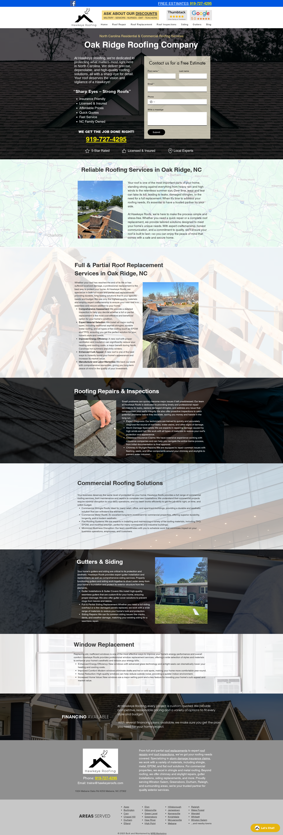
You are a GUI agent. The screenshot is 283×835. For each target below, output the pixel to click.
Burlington (129, 810)
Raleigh (195, 806)
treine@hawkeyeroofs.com (105, 783)
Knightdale (173, 816)
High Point (150, 823)
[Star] (87, 151)
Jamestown (174, 810)
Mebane (172, 823)
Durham (128, 820)
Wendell (195, 813)
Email (151, 84)
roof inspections (164, 754)
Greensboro (151, 816)
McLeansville (175, 820)
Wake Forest (197, 810)
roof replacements (176, 750)
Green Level (151, 813)
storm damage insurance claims (190, 758)
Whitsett (195, 816)
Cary (126, 813)
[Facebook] (73, 3)
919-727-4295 (106, 139)
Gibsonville (150, 810)
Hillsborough (174, 806)
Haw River (150, 820)
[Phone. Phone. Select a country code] (152, 102)
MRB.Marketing (158, 833)
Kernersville (174, 813)
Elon (147, 806)
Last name (184, 71)
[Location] (170, 151)
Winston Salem (199, 820)
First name (153, 71)
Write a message (155, 109)
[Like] (124, 151)
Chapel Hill (129, 816)
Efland (127, 823)
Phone (151, 97)
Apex (126, 806)
